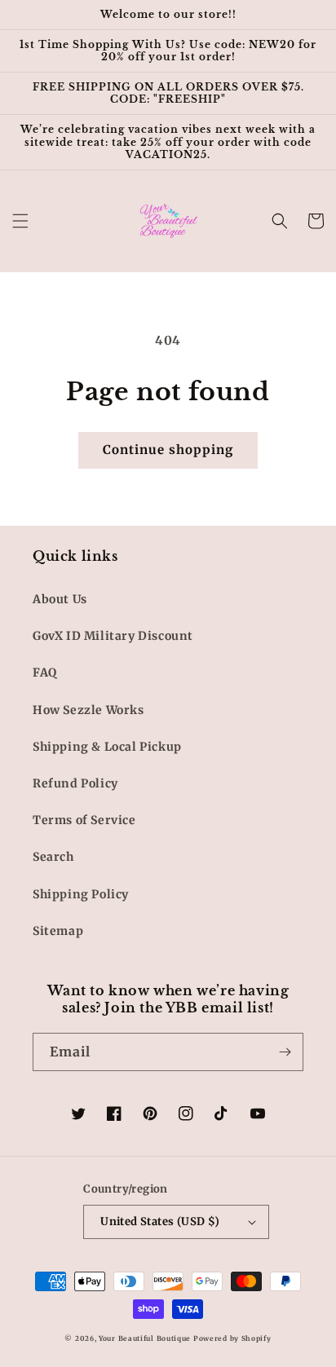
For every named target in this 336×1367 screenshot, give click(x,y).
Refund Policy (75, 783)
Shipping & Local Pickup (107, 746)
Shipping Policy (81, 894)
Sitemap (58, 931)
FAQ (45, 672)
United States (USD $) (159, 1221)
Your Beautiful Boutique (145, 1338)
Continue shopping (168, 449)
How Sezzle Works (88, 710)
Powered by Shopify (232, 1338)
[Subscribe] (285, 1052)
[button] (20, 221)
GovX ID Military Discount (113, 635)
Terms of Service (84, 820)
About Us (60, 599)
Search (53, 856)
